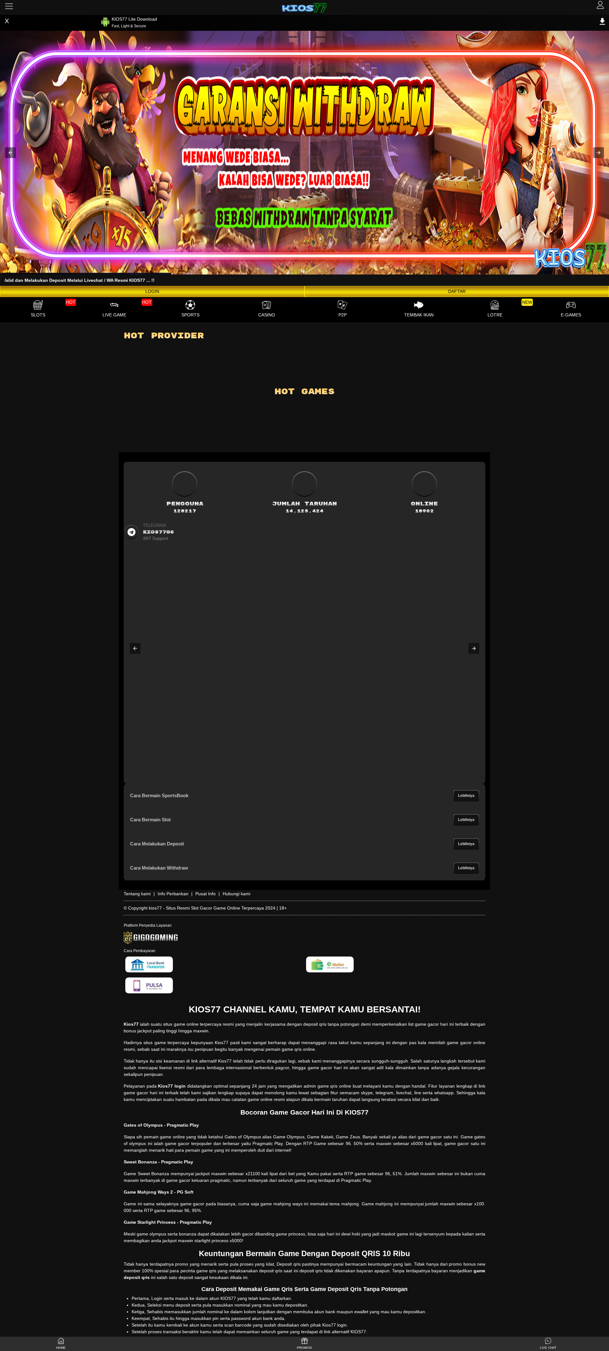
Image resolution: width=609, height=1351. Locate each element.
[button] (10, 152)
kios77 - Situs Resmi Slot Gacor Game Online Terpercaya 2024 (212, 908)
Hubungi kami (236, 893)
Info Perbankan (173, 893)
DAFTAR (457, 291)
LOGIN (152, 291)
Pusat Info (205, 893)
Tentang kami (137, 893)
